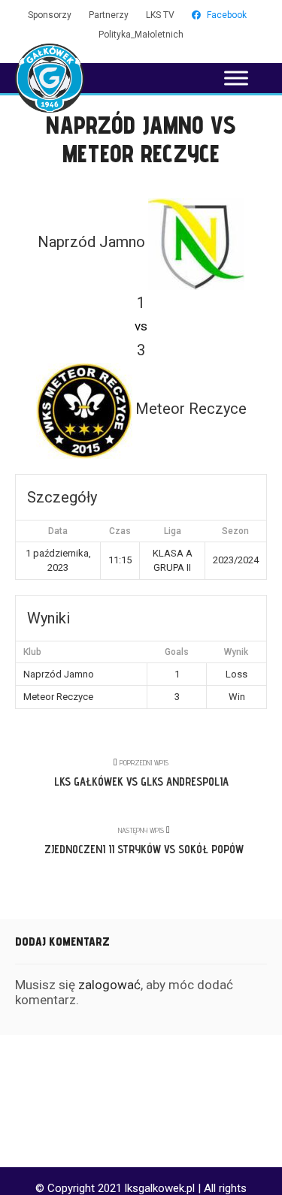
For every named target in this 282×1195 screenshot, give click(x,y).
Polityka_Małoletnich (141, 34)
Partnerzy (109, 15)
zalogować (109, 984)
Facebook (227, 15)
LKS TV (160, 15)
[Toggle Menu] (236, 78)
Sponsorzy (49, 15)
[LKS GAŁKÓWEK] (49, 78)
